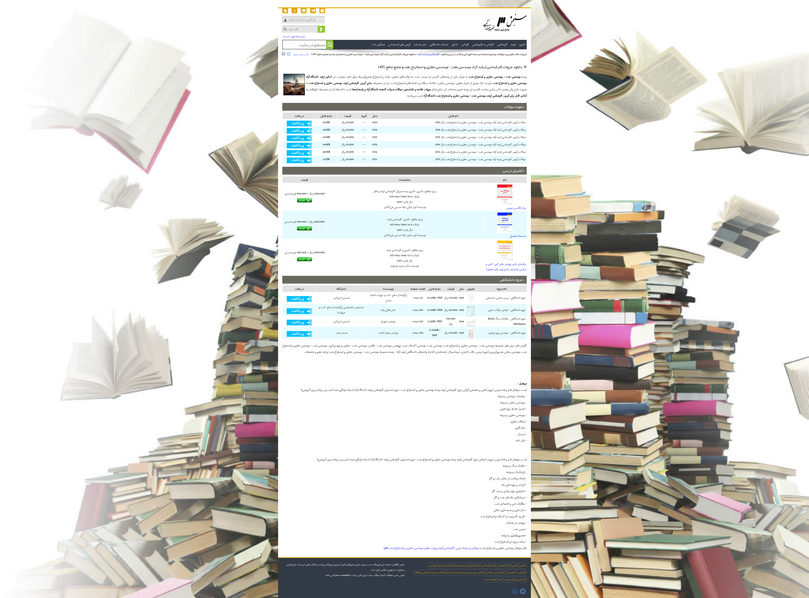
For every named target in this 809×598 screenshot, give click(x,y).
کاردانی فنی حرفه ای (495, 572)
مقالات (417, 572)
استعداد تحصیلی (517, 236)
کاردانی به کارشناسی (516, 572)
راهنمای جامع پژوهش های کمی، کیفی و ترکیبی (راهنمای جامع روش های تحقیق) (506, 267)
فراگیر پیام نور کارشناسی (440, 565)
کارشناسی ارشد (499, 565)
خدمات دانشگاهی (438, 44)
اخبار (499, 579)
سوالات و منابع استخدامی (434, 572)
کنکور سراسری (477, 572)
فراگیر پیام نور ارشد (462, 565)
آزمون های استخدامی (399, 44)
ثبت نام (286, 36)
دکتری (523, 565)
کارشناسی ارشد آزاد (428, 54)
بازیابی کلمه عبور (298, 36)
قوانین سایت (490, 579)
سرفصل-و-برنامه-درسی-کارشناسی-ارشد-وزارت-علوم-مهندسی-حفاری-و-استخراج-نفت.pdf (431, 548)
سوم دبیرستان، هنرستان (457, 572)
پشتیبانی (522, 579)
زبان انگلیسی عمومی (516, 208)
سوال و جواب (510, 579)
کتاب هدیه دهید (301, 55)
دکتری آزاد (513, 565)
